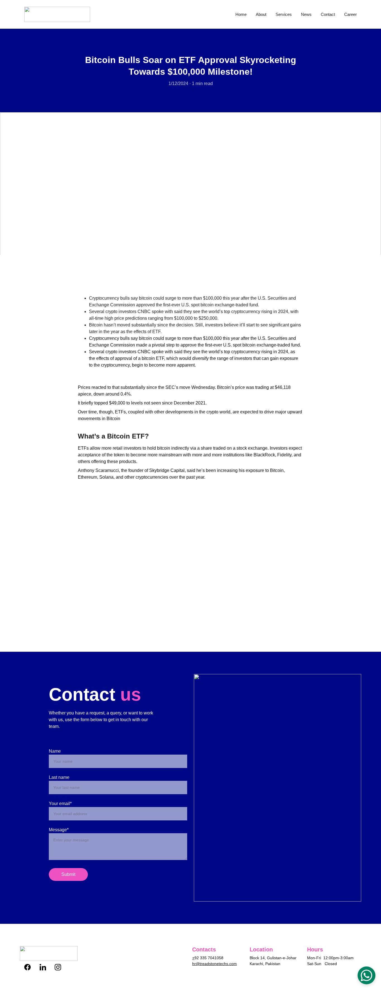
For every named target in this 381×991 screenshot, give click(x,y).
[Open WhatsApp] (366, 975)
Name (55, 751)
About (261, 14)
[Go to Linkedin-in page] (46, 967)
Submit (68, 874)
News (306, 14)
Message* (59, 829)
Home (241, 14)
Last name (59, 777)
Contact (328, 14)
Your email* (60, 803)
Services (284, 14)
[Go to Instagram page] (58, 967)
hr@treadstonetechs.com (214, 963)
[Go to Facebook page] (30, 967)
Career (350, 14)
